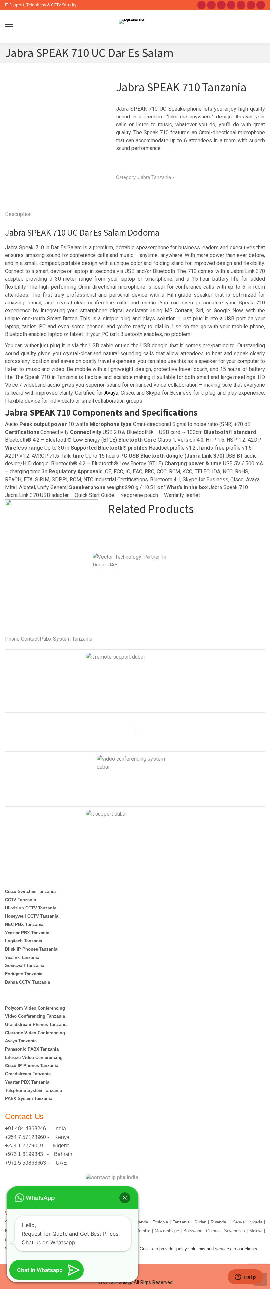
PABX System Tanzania (28, 1098)
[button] (124, 1197)
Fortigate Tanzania (23, 973)
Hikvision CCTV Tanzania (30, 908)
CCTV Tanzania (20, 899)
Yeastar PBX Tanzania (27, 932)
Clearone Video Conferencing (35, 1032)
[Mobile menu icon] (9, 27)
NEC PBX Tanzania (24, 924)
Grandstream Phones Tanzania (36, 1024)
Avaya (111, 393)
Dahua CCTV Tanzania (27, 982)
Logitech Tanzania (24, 940)
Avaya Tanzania (21, 1041)
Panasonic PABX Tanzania (32, 1049)
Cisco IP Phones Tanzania (31, 1065)
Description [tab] (18, 214)
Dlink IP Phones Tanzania (31, 949)
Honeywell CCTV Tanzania (31, 916)
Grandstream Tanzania (28, 1073)
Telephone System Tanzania (33, 1090)
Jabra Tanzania (154, 177)
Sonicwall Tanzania (24, 965)
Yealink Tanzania (22, 957)
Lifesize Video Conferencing (34, 1057)
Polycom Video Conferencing (35, 1008)
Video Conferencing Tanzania (35, 1016)
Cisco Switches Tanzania (30, 891)
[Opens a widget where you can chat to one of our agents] (245, 1277)
